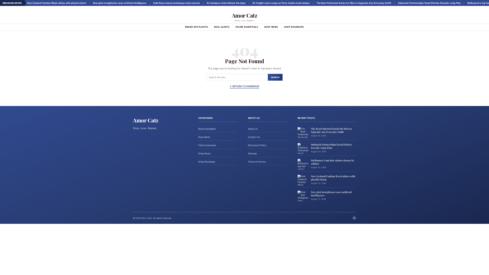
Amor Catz (244, 15)
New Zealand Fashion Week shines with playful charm (44, 3)
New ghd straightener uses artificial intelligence (107, 3)
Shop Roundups (294, 27)
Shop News (271, 27)
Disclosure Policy (257, 145)
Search (275, 77)
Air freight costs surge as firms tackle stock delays (268, 3)
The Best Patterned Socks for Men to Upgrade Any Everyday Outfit (341, 3)
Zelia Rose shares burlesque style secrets (164, 3)
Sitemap (252, 153)
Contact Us (254, 137)
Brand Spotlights (196, 27)
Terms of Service (257, 161)
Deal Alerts (222, 27)
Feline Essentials (247, 27)
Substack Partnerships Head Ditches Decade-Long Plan (417, 3)
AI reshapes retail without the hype (213, 3)
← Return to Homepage (244, 86)
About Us (253, 128)
